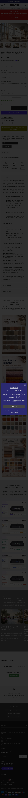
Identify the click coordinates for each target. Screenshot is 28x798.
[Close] (24, 385)
